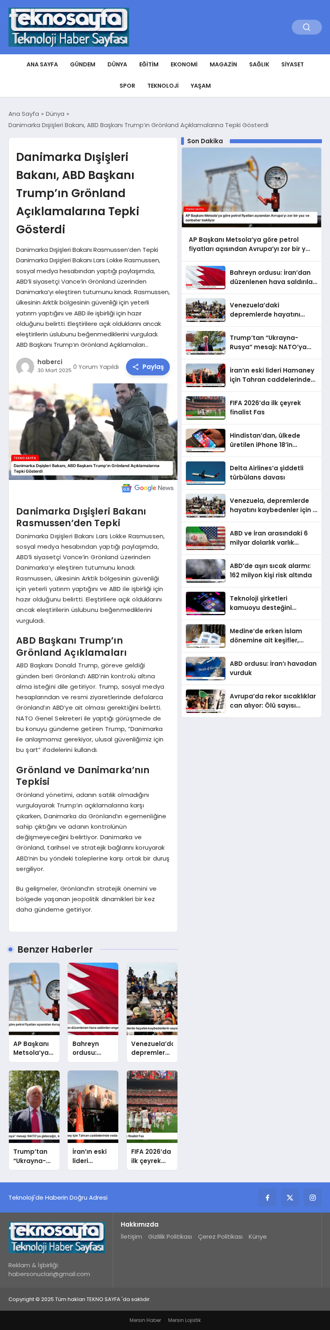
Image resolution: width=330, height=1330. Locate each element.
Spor (127, 86)
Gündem (82, 64)
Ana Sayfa (42, 64)
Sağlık (259, 64)
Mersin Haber (145, 1320)
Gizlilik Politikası (170, 1236)
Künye (258, 1236)
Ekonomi (184, 64)
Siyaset (292, 64)
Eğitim (149, 64)
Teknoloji (163, 86)
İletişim (131, 1236)
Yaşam (201, 86)
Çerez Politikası (220, 1236)
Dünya (117, 64)
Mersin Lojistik (184, 1320)
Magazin (223, 64)
